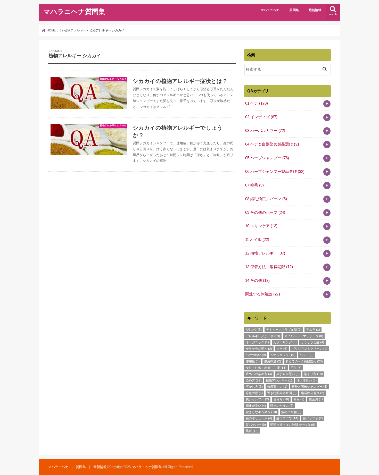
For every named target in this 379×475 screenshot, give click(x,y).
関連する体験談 (262, 294)
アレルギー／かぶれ (263, 336)
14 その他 (257, 280)
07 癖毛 (254, 185)
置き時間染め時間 (281, 393)
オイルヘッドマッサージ (303, 336)
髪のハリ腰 (291, 412)
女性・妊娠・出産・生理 (266, 368)
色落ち (281, 399)
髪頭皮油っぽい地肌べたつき (292, 425)
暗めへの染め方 (259, 374)
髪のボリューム (259, 418)
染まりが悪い (288, 374)
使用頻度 (272, 361)
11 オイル (257, 239)
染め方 (253, 380)
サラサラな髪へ (259, 349)
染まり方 (313, 374)
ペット (307, 355)
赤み (298, 399)
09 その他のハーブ (265, 212)
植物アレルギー (279, 380)
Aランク (254, 330)
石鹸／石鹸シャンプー (309, 386)
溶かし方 (254, 386)
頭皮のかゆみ (281, 406)
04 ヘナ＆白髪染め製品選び (273, 144)
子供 (296, 368)
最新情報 (315, 10)
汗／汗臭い (306, 380)
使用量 (253, 361)
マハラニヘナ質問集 (74, 11)
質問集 (294, 10)
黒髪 (252, 431)
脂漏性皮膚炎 (312, 393)
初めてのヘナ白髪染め (304, 361)
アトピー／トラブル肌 (284, 330)
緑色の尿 (254, 393)
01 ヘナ (256, 103)
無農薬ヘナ (277, 386)
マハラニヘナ (270, 10)
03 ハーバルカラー (265, 131)
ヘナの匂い (256, 355)
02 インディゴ (261, 117)
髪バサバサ (256, 425)
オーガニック (257, 342)
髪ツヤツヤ (313, 418)
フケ (281, 349)
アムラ (313, 330)
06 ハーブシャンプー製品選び (274, 171)
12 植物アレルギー (265, 253)
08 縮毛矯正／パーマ (266, 199)
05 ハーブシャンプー (267, 158)
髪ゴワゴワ (287, 418)
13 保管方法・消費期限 (269, 267)
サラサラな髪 (312, 342)
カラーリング (284, 342)
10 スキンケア (261, 226)
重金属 (316, 399)
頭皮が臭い (256, 406)
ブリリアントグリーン (309, 349)
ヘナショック (282, 355)
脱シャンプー (257, 399)
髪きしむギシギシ (261, 412)
